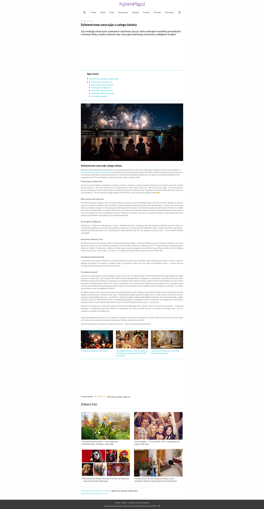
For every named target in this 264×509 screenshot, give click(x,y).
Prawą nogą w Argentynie (101, 82)
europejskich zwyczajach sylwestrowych (97, 172)
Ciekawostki (106, 491)
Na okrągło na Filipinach (100, 87)
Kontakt (117, 502)
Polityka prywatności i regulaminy (139, 502)
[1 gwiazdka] (95, 396)
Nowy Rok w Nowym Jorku (102, 90)
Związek (135, 12)
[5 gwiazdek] (104, 396)
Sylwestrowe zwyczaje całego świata (104, 79)
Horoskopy (169, 12)
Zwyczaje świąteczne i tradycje (98, 493)
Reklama (124, 502)
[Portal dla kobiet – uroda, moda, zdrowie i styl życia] (132, 4)
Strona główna (85, 491)
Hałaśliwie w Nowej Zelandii (102, 93)
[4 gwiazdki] (102, 396)
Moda (102, 12)
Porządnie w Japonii (99, 96)
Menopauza (123, 12)
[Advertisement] (132, 52)
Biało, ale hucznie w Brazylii (102, 85)
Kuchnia (146, 12)
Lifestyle (157, 12)
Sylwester (84, 493)
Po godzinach (96, 491)
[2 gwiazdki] (98, 396)
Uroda (111, 12)
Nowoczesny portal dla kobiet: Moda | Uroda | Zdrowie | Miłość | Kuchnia (127, 506)
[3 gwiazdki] (100, 396)
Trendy (93, 12)
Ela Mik (83, 21)
